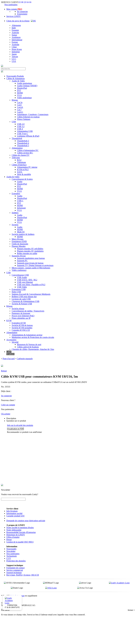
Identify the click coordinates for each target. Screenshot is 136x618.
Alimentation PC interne (27, 167)
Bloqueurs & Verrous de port (29, 344)
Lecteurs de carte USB (21, 299)
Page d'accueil (9, 358)
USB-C (20, 201)
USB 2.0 (20, 124)
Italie (14, 28)
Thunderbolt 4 (23, 143)
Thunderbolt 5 (23, 145)
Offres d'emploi (12, 537)
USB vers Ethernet (25, 282)
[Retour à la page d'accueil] (2, 66)
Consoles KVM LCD (21, 330)
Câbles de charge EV (20, 155)
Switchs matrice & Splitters (23, 234)
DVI (19, 90)
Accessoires (11, 340)
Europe (15, 42)
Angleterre (16, 37)
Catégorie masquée (25, 358)
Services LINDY (13, 16)
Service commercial (14, 570)
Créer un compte (8, 405)
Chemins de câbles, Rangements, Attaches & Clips (33, 349)
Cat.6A (20, 107)
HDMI (20, 93)
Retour (4, 371)
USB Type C (22, 133)
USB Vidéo (22, 287)
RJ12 (19, 160)
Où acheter (5, 414)
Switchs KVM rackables (22, 328)
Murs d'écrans (17, 239)
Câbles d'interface (19, 165)
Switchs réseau (18, 308)
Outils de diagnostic (20, 244)
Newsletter (10, 551)
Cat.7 (19, 110)
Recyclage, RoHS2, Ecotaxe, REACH (22, 575)
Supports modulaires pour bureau (31, 258)
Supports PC (22, 260)
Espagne (15, 30)
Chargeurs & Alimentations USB (25, 301)
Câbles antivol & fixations (28, 347)
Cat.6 (19, 105)
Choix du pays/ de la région (17, 21)
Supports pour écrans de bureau (30, 263)
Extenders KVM (19, 323)
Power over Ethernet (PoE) (23, 316)
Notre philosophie (13, 530)
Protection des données (16, 561)
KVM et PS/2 (23, 169)
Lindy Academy (10, 353)
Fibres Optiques (23, 119)
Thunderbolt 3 (23, 141)
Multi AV (21, 232)
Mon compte (14, 9)
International (17, 40)
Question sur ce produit (16, 421)
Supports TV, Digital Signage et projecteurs (35, 265)
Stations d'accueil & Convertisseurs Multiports (31, 294)
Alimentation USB (25, 131)
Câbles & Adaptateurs (15, 78)
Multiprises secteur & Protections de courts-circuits (33, 337)
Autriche (15, 32)
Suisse (14, 35)
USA (14, 61)
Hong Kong (17, 49)
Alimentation (17, 148)
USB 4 (20, 129)
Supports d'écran (19, 256)
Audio (19, 181)
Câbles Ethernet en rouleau (28, 117)
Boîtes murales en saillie (27, 253)
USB (14, 121)
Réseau (15, 100)
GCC (14, 59)
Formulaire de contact (15, 568)
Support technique (14, 572)
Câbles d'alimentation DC (28, 150)
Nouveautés (11, 549)
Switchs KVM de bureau (22, 325)
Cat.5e (19, 102)
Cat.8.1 (20, 112)
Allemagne (16, 25)
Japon (14, 54)
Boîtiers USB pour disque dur (24, 296)
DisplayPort (22, 88)
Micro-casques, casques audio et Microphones (31, 268)
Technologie (11, 556)
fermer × (131, 610)
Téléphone (21, 162)
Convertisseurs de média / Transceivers (28, 311)
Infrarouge (21, 208)
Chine (14, 47)
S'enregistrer (22, 14)
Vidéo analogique (24, 98)
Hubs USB (16, 292)
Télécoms (16, 157)
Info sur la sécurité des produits (20, 425)
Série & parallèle (24, 174)
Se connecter (22, 11)
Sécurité (15, 342)
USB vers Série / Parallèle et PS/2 (31, 284)
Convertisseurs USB (20, 275)
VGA (19, 95)
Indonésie (16, 52)
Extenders (16, 193)
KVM (8, 320)
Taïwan (15, 56)
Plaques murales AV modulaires (30, 251)
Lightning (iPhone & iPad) (28, 136)
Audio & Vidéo (18, 81)
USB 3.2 (20, 126)
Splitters (15, 213)
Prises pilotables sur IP (21, 318)
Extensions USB (19, 289)
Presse (9, 539)
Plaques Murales (19, 246)
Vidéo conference (19, 270)
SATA (19, 172)
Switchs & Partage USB (22, 304)
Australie (15, 44)
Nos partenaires (10, 4)
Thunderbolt (17, 138)
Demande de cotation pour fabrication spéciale (25, 520)
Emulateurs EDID (19, 241)
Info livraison (12, 511)
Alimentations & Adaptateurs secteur (27, 335)
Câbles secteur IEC (25, 153)
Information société (14, 513)
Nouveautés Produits (15, 76)
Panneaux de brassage (21, 313)
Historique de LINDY (15, 535)
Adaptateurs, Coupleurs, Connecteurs (32, 114)
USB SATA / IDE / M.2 (27, 280)
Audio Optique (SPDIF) (27, 86)
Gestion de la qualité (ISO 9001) (20, 542)
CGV (8, 558)
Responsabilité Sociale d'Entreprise (21, 532)
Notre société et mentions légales (20, 527)
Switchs (15, 225)
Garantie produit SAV (15, 516)
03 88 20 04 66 (25, 2)
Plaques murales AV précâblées (30, 248)
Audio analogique (24, 83)
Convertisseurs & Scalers (22, 179)
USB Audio (22, 277)
